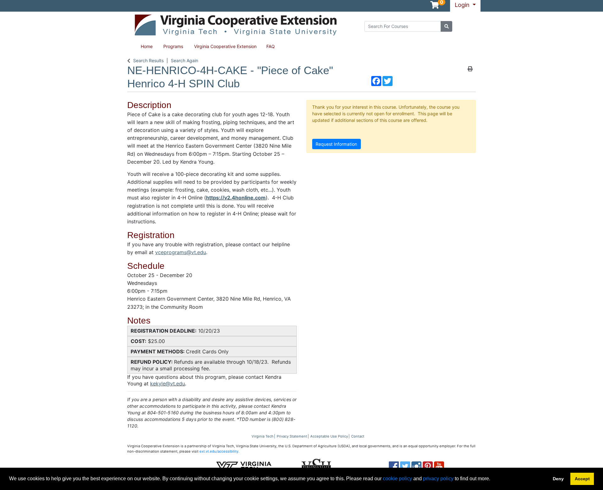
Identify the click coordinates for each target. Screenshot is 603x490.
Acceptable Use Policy (329, 436)
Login (463, 4)
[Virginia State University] (316, 466)
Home (147, 46)
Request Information (336, 144)
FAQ (270, 46)
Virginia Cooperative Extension (225, 46)
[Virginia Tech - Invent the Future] (244, 466)
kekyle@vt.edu (167, 383)
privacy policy (438, 478)
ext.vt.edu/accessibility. (219, 451)
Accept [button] (582, 478)
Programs (173, 46)
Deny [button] (558, 478)
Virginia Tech (263, 436)
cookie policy (397, 478)
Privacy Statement (292, 436)
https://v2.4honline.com (236, 197)
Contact (357, 436)
